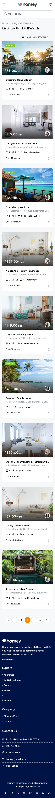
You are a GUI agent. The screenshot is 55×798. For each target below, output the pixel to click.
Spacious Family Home (18, 398)
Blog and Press (11, 716)
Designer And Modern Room (21, 143)
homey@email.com (16, 759)
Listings (8, 721)
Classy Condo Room (17, 525)
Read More (8, 659)
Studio (7, 700)
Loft (6, 695)
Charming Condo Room (19, 79)
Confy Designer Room (18, 207)
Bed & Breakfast (12, 680)
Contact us (12, 765)
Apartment (10, 674)
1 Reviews (15, 94)
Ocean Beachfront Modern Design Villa (27, 461)
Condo (7, 685)
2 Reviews (16, 222)
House (7, 690)
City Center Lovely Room (20, 334)
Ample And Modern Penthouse (22, 270)
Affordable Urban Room (19, 589)
